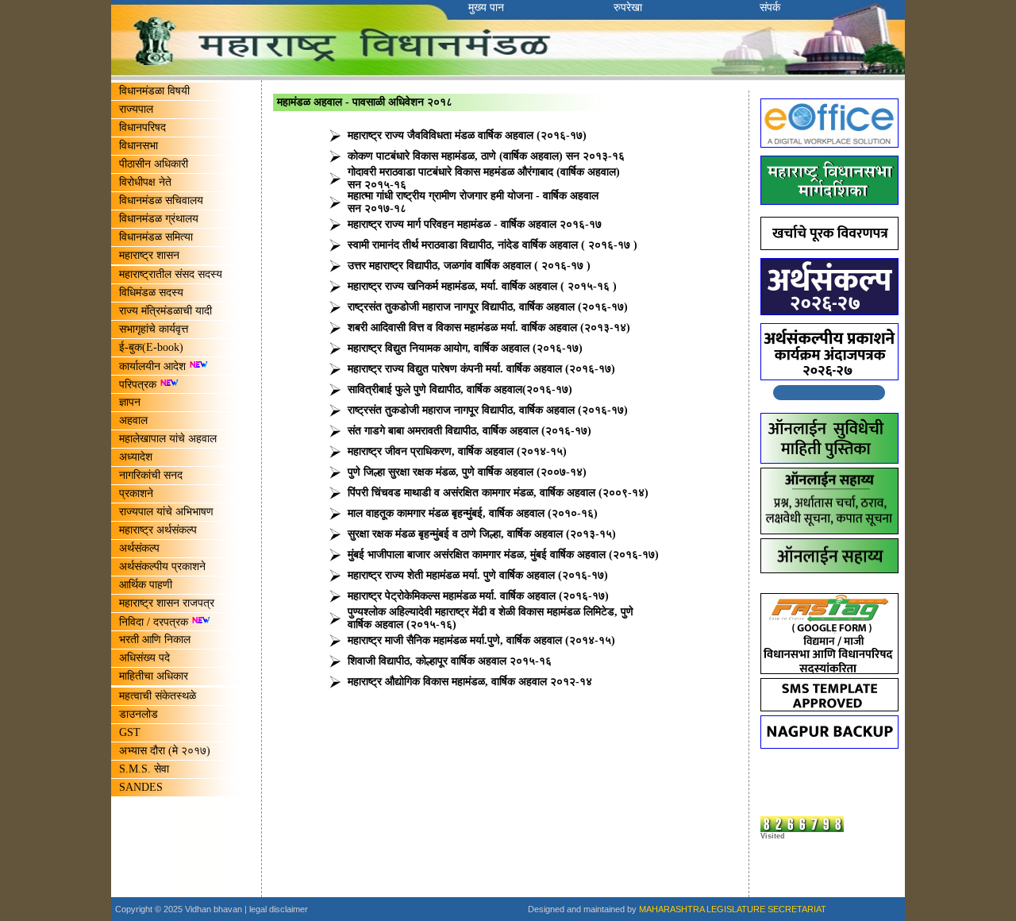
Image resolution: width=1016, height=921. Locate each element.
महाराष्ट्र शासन (149, 255)
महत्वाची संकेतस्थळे (157, 696)
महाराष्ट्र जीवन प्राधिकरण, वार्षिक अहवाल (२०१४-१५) (457, 451)
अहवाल (133, 420)
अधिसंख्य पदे (144, 658)
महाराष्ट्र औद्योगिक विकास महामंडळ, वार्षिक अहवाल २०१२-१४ (470, 682)
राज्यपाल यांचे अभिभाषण (166, 512)
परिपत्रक (137, 385)
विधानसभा (138, 146)
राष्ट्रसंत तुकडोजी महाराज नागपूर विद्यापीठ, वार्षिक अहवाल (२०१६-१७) (488, 307)
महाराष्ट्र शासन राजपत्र (166, 603)
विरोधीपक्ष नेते (145, 182)
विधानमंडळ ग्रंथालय (158, 219)
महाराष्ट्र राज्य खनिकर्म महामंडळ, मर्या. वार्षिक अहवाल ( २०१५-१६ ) (482, 286)
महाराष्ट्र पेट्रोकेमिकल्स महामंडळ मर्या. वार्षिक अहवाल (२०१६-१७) (478, 596)
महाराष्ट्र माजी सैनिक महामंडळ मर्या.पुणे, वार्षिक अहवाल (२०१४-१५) (481, 640)
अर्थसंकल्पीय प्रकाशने (162, 566)
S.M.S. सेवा (144, 769)
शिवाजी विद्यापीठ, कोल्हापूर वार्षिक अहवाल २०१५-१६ (450, 661)
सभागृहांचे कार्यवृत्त (153, 329)
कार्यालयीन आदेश (154, 366)
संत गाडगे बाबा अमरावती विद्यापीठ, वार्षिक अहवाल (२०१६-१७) (469, 431)
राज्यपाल (136, 109)
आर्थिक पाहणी (145, 585)
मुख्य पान (486, 7)
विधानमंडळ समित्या (156, 237)
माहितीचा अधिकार (153, 676)
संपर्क (770, 7)
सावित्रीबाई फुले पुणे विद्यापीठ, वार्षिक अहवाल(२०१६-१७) (460, 389)
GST (129, 732)
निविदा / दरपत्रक (155, 622)
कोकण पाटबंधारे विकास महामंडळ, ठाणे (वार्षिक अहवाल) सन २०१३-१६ (486, 156)
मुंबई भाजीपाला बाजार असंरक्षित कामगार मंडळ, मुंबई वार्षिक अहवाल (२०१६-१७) (503, 555)
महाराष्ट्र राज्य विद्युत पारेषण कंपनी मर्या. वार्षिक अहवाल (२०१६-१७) (481, 369)
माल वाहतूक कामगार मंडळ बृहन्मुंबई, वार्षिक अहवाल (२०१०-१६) (473, 513)
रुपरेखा (628, 7)
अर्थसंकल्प (139, 548)
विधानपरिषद (142, 127)
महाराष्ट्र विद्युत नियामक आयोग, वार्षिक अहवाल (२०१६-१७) (465, 348)
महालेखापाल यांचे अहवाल (168, 439)
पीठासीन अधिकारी (153, 164)
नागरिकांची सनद (151, 475)
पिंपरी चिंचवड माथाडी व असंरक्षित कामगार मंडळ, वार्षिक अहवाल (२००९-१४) (498, 493)
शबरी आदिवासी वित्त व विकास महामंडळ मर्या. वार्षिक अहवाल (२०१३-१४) (489, 327)
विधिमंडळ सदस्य (151, 293)
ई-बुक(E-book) (151, 347)
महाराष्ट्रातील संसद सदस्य (170, 274)
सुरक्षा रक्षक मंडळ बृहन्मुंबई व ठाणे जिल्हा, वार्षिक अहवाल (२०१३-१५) (482, 534)
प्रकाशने (136, 493)
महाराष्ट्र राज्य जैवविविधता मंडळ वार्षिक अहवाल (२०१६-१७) (467, 135)
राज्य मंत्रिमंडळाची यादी (165, 311)
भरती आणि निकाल (154, 639)
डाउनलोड (138, 714)
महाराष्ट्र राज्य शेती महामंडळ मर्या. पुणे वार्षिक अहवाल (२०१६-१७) (478, 575)
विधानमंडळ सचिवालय (161, 200)
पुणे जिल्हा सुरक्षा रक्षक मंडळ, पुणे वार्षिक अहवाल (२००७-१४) (467, 472)
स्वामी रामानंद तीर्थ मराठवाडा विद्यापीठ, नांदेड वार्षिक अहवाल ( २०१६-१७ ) (492, 245)
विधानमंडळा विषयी (154, 91)
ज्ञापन (129, 402)
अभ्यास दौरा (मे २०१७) (164, 751)
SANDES (141, 787)
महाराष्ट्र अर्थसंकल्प (158, 530)
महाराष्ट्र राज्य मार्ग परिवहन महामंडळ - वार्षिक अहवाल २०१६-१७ (475, 224)
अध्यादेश (135, 457)
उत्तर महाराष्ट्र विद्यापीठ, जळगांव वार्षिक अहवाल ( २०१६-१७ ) (469, 266)
